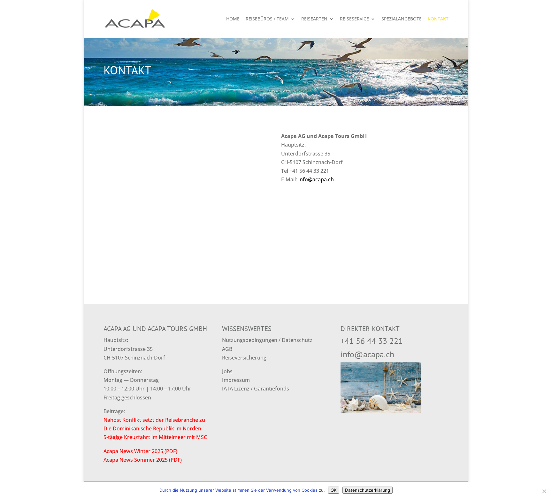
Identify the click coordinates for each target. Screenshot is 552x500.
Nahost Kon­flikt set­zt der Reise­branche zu (154, 419)
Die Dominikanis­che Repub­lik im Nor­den (152, 428)
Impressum (236, 379)
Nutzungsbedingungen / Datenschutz (267, 340)
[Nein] (544, 491)
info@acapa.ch (316, 179)
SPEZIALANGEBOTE (401, 19)
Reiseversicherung (244, 357)
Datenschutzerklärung (367, 490)
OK (334, 490)
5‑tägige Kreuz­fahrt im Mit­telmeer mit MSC (155, 437)
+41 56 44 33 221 (372, 341)
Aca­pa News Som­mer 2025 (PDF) (142, 459)
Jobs (227, 371)
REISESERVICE (354, 19)
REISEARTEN (314, 19)
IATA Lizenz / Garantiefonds (255, 388)
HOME (233, 19)
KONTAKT (438, 19)
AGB (227, 348)
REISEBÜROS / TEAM (267, 19)
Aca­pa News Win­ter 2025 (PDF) (140, 451)
